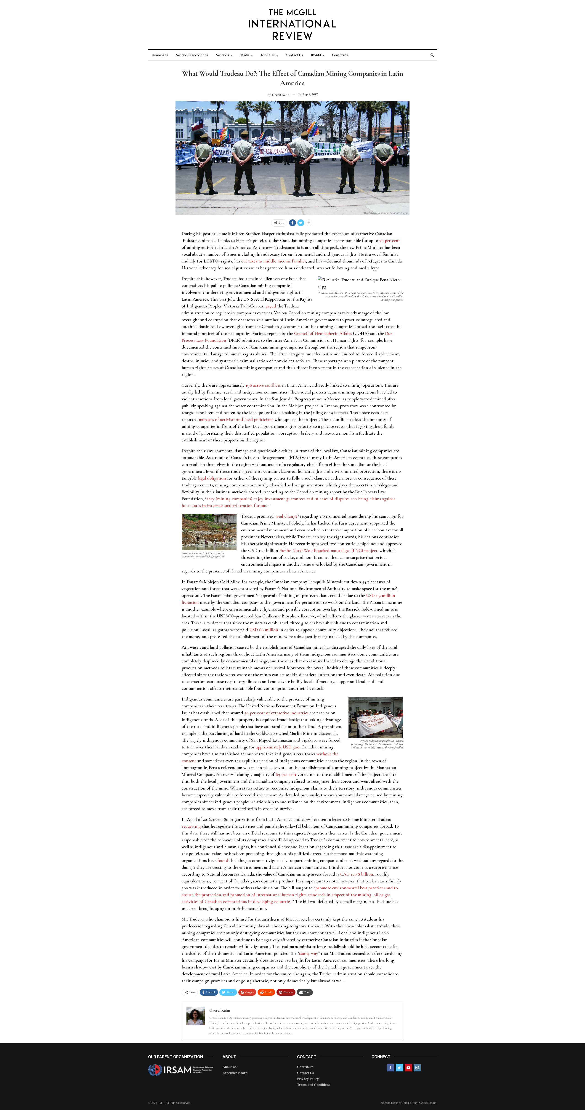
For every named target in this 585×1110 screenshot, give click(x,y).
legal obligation (212, 478)
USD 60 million (263, 629)
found (222, 860)
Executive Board (235, 1073)
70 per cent (389, 240)
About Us (268, 55)
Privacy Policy (308, 1079)
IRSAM (316, 55)
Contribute (340, 55)
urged (271, 306)
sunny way (308, 953)
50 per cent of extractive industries (276, 713)
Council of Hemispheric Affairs (323, 333)
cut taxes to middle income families (273, 261)
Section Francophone (192, 55)
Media (245, 55)
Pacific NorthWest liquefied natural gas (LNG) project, (328, 550)
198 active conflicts (263, 385)
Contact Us (294, 55)
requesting (191, 826)
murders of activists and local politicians (236, 419)
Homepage (160, 55)
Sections (222, 55)
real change (287, 516)
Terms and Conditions (313, 1084)
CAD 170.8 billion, (357, 874)
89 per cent (286, 774)
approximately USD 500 (277, 747)
